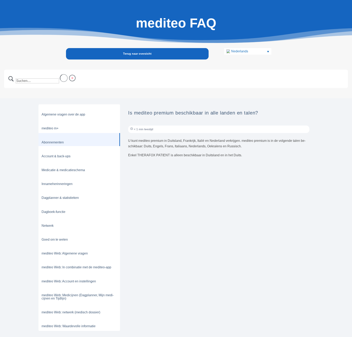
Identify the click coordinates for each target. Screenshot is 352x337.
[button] (247, 51)
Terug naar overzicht (137, 53)
